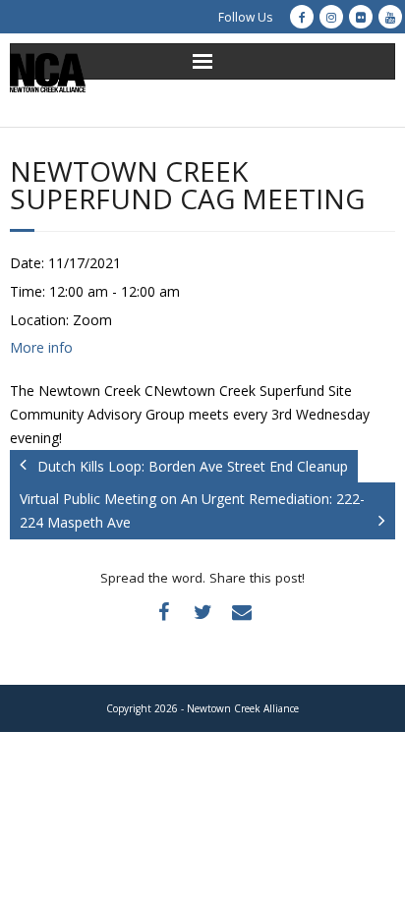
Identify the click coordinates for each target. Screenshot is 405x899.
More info (41, 347)
